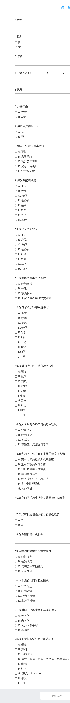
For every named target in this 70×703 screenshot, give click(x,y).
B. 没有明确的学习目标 (32, 464)
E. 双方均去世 (26, 171)
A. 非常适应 (25, 430)
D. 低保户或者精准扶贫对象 (34, 298)
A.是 (20, 520)
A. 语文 (22, 313)
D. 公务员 (24, 200)
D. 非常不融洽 (26, 601)
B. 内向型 (23, 620)
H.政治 (22, 347)
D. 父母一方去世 (28, 166)
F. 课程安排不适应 (29, 483)
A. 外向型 (23, 616)
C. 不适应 (24, 440)
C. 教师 (22, 196)
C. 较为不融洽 (26, 596)
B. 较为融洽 (25, 591)
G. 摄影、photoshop (30, 673)
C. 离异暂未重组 (28, 161)
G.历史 (22, 342)
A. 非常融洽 (25, 586)
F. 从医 (22, 210)
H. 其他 (22, 220)
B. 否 (21, 137)
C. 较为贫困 (25, 293)
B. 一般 (22, 288)
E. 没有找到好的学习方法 (33, 479)
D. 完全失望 (25, 571)
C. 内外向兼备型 (28, 625)
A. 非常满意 (25, 557)
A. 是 (21, 132)
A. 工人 (22, 186)
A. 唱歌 (22, 644)
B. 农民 (22, 191)
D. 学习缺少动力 (28, 474)
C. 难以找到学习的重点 (32, 469)
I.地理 (21, 352)
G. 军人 (22, 215)
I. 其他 (21, 683)
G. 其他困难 (25, 488)
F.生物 (21, 337)
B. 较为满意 (25, 561)
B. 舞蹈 (22, 649)
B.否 (20, 525)
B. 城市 (22, 117)
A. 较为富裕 (25, 284)
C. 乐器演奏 (25, 654)
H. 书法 (22, 678)
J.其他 (21, 356)
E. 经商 (22, 205)
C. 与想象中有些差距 (30, 566)
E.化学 (22, 332)
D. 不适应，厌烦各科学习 (33, 444)
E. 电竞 (22, 664)
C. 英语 (22, 323)
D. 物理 (22, 327)
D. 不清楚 (24, 630)
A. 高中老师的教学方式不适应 (36, 459)
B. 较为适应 (25, 435)
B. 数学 (22, 318)
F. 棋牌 (22, 669)
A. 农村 (22, 112)
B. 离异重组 (25, 156)
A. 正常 (22, 151)
